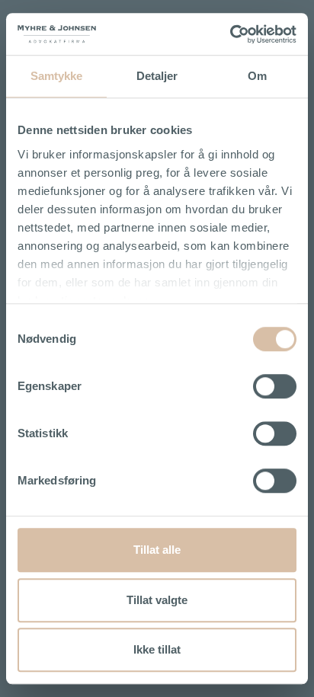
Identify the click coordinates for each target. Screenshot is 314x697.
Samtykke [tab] (56, 75)
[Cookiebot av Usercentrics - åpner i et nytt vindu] (229, 34)
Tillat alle (157, 549)
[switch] (274, 386)
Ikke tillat (157, 649)
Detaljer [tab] (157, 75)
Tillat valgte (157, 599)
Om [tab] (257, 75)
